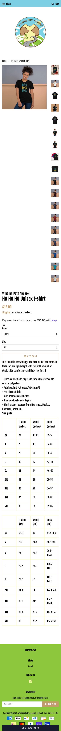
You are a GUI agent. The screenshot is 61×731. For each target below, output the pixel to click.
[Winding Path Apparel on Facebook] (30, 681)
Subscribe (50, 704)
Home (4, 61)
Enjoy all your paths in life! (47, 713)
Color (4, 328)
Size (4, 341)
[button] (30, 728)
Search (30, 666)
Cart (57, 4)
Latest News (30, 650)
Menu (8, 4)
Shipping (6, 312)
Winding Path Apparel (27, 713)
